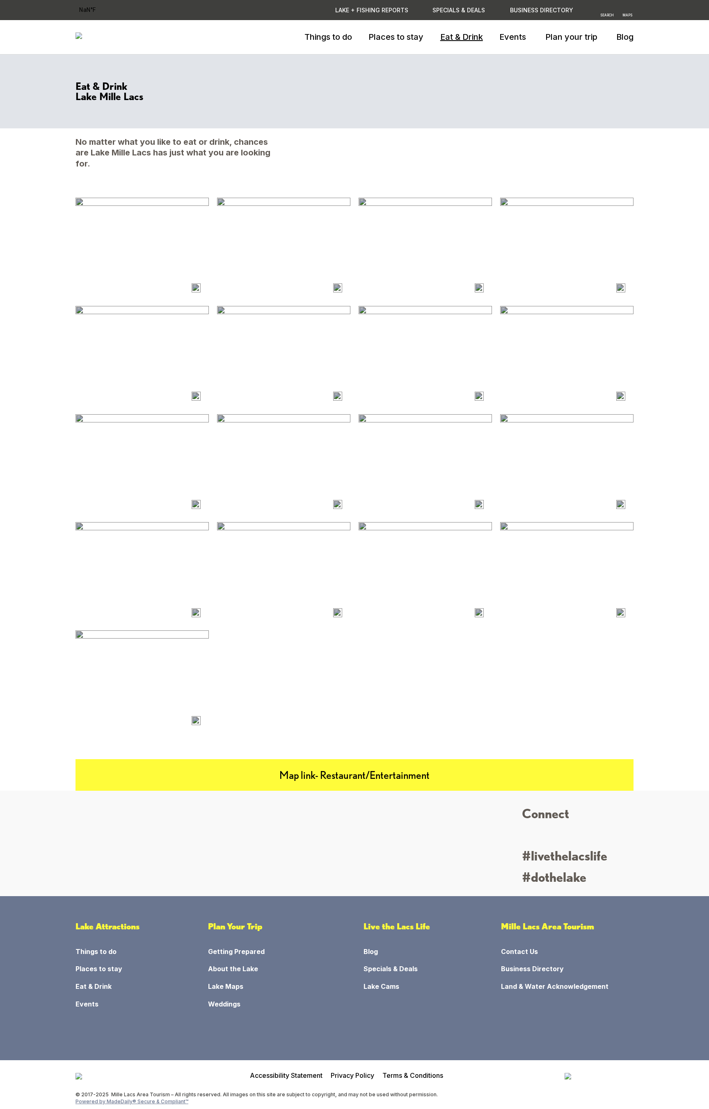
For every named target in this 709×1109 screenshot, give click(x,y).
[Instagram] (528, 836)
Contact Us (519, 951)
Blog (625, 37)
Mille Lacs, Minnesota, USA (98, 10)
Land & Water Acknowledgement (554, 986)
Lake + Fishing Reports (371, 10)
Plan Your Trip (235, 926)
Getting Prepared (236, 951)
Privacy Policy (352, 1075)
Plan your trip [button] (571, 37)
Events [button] (512, 37)
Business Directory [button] (541, 10)
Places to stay (395, 37)
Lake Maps (225, 986)
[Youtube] (574, 836)
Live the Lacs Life (397, 926)
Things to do (328, 37)
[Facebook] (544, 836)
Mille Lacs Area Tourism (547, 926)
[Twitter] (559, 836)
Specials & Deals (458, 10)
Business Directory (532, 969)
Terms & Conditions (412, 1075)
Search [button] (607, 14)
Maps (627, 14)
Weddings (224, 1004)
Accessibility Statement (286, 1075)
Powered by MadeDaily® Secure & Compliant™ (131, 1101)
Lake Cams (381, 986)
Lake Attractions (107, 926)
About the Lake (233, 969)
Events (86, 1004)
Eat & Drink (461, 37)
